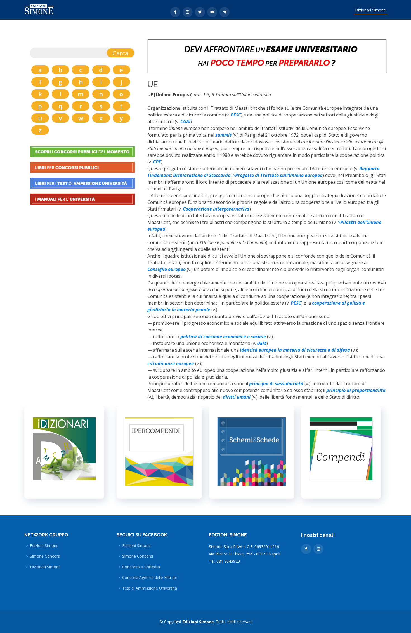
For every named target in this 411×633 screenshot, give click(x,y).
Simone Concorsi (45, 556)
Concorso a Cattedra (141, 567)
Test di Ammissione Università (149, 588)
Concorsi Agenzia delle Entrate (149, 578)
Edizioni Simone (44, 546)
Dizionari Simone (370, 10)
